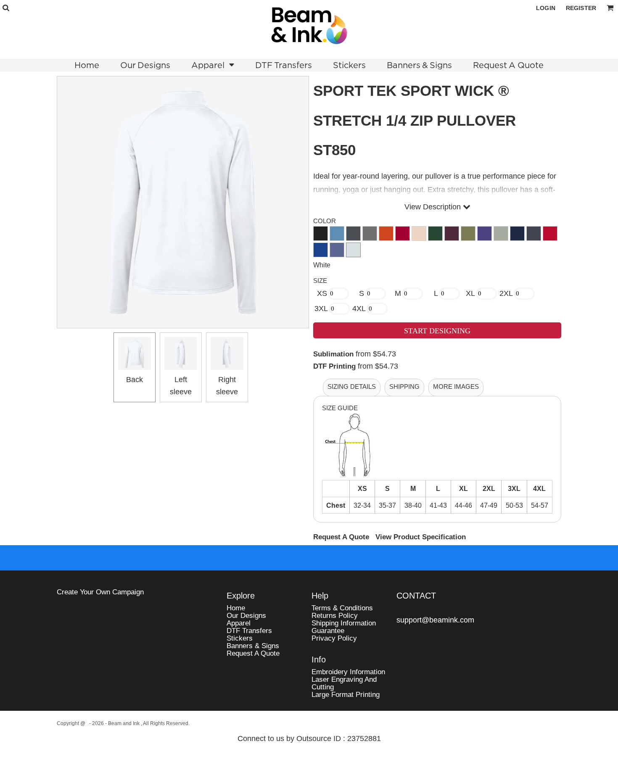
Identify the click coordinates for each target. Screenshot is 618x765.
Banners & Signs (253, 646)
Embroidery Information (348, 672)
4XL (359, 308)
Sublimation (333, 354)
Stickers (240, 638)
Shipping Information (344, 623)
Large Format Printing (346, 695)
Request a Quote (253, 653)
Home (236, 608)
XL (470, 293)
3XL (321, 308)
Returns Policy (335, 616)
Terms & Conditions (342, 608)
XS (322, 293)
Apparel (239, 623)
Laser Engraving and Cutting (344, 683)
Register (581, 8)
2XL (506, 293)
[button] (5, 7)
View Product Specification (420, 537)
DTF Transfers (249, 631)
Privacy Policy (334, 638)
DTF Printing (334, 366)
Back (134, 379)
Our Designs (246, 616)
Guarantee (328, 631)
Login (545, 8)
